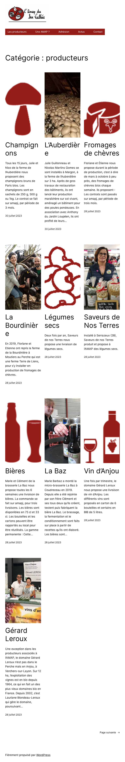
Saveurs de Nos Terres (102, 321)
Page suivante (110, 732)
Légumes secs (59, 321)
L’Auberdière (62, 149)
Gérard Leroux (16, 634)
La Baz (55, 471)
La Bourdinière (21, 325)
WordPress (43, 755)
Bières (15, 471)
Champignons (21, 149)
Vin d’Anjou (101, 471)
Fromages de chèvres (101, 149)
